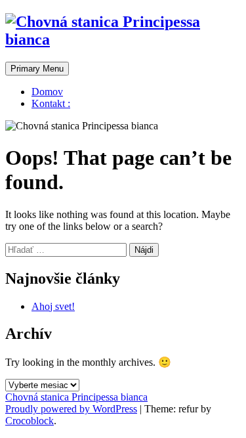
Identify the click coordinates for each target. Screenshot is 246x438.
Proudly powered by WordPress (71, 408)
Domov (47, 91)
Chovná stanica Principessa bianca (76, 397)
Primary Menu (37, 69)
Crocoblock (29, 420)
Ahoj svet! (53, 306)
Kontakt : (50, 103)
